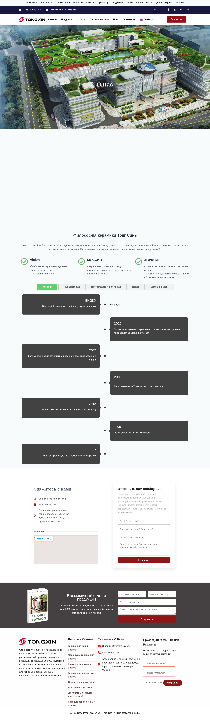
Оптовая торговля (99, 19)
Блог (115, 19)
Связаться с (129, 19)
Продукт (65, 19)
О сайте (81, 19)
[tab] (47, 287)
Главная (52, 19)
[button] (155, 10)
